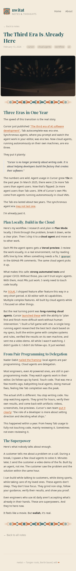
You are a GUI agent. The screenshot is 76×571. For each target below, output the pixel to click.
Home (57, 11)
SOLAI (11, 291)
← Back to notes (11, 26)
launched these (31, 315)
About (68, 11)
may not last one (25, 206)
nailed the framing (30, 360)
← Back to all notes (15, 535)
